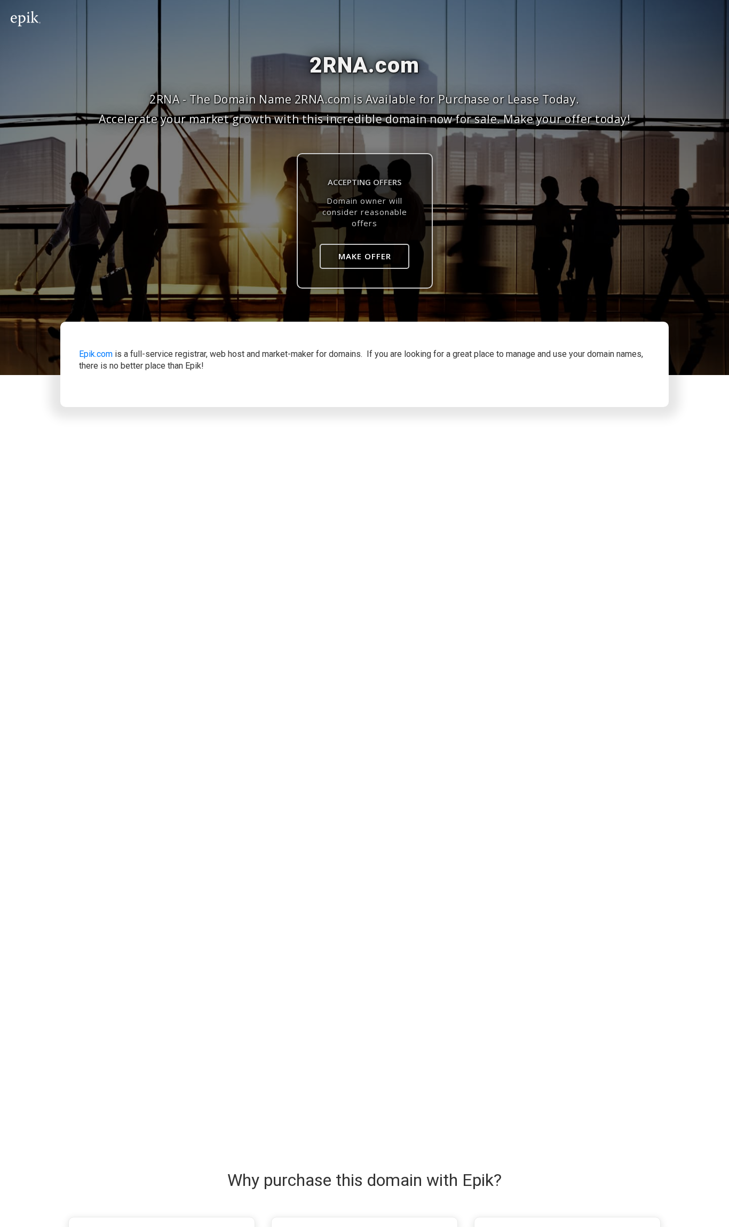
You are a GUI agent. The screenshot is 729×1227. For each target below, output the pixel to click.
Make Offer (364, 256)
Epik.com (96, 354)
